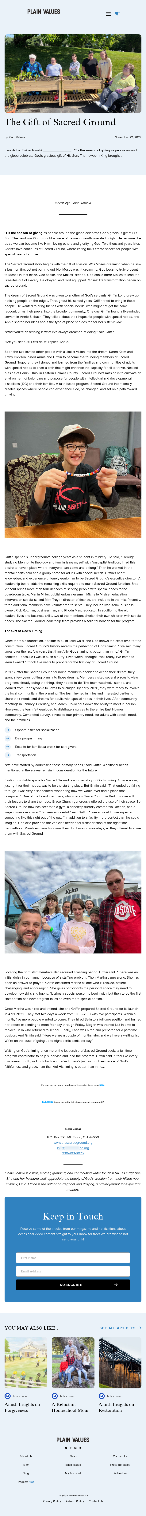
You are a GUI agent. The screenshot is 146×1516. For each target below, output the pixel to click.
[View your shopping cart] (116, 13)
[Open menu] (108, 14)
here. (102, 1085)
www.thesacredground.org (73, 1142)
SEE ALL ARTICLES (118, 1328)
